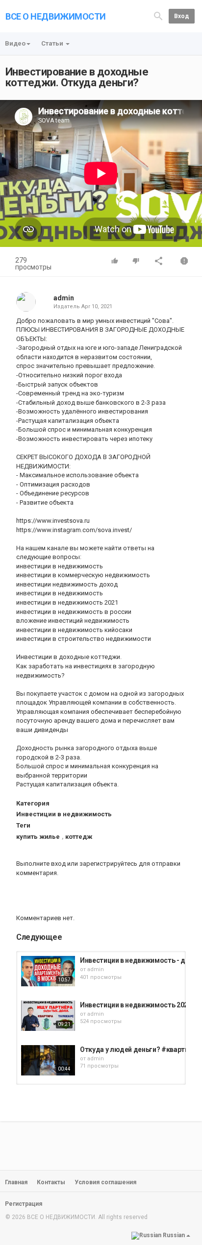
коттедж (78, 836)
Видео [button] (15, 43)
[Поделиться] (159, 262)
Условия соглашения (105, 1182)
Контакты (51, 1182)
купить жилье (38, 836)
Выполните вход (41, 863)
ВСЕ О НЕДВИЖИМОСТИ (55, 16)
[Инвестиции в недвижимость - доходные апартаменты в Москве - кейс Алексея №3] (48, 971)
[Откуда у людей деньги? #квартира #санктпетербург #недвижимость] (48, 1060)
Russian (173, 1235)
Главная (16, 1182)
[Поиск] (158, 15)
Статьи (53, 43)
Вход (181, 16)
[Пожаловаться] (184, 262)
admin (63, 298)
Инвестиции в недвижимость (64, 814)
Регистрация (23, 1203)
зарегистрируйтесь (108, 863)
